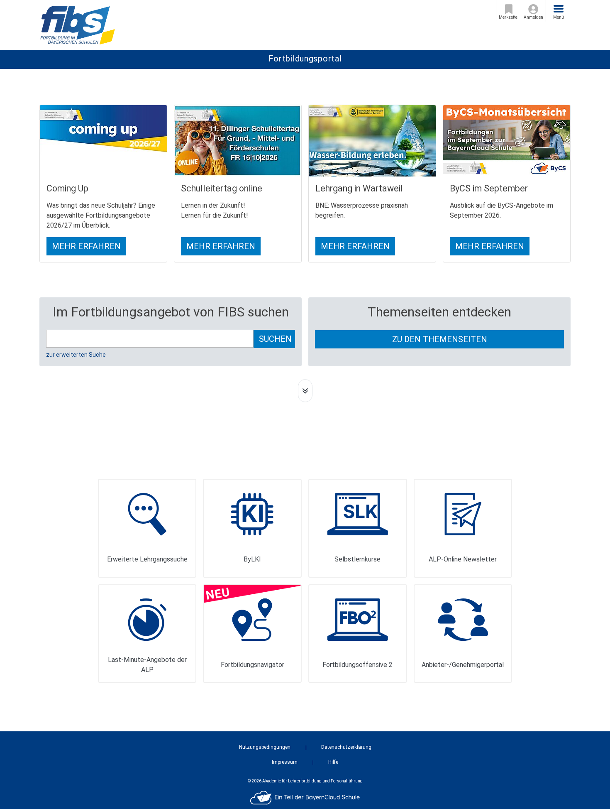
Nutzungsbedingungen (264, 747)
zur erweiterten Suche (76, 354)
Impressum (285, 762)
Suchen (275, 339)
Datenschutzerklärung (346, 747)
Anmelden (533, 17)
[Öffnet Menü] (558, 8)
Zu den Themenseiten (439, 339)
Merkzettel (509, 17)
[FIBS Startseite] (77, 24)
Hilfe (333, 762)
